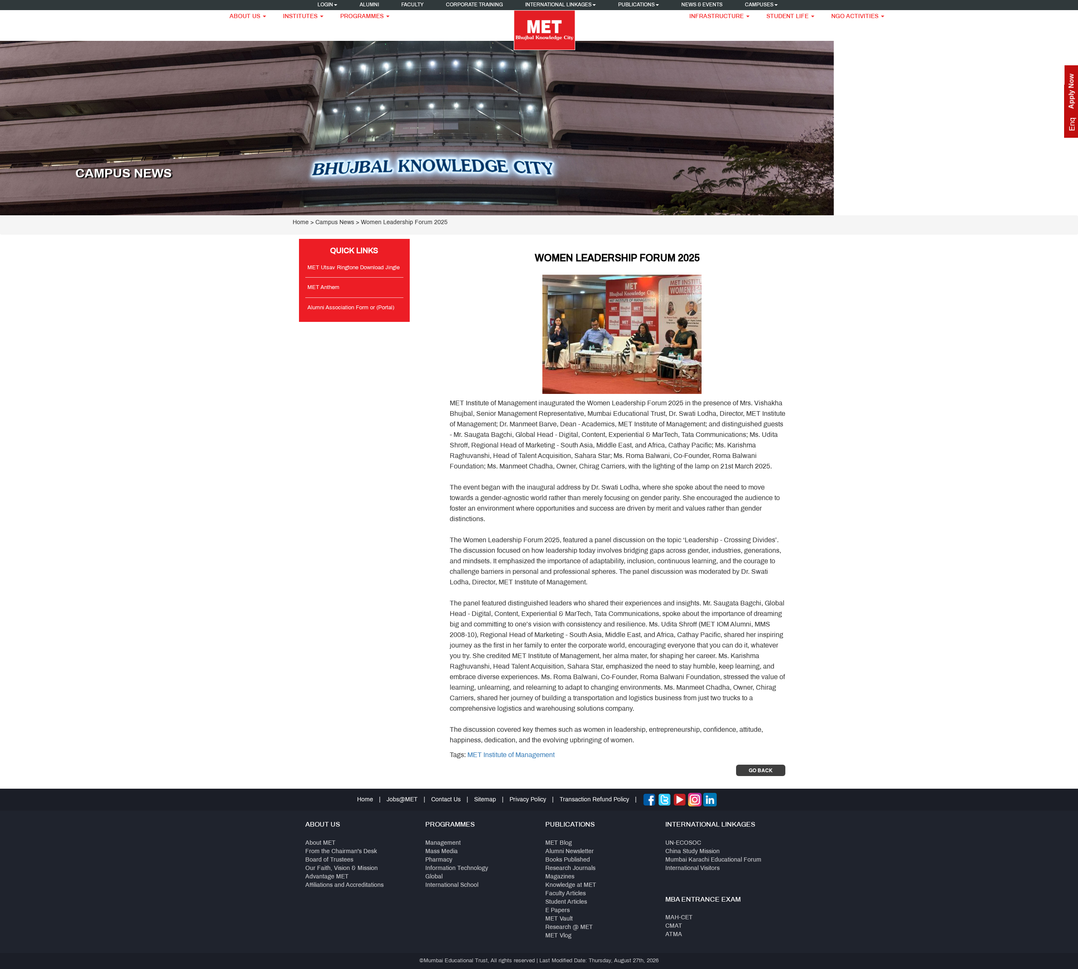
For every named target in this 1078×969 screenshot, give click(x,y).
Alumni (369, 5)
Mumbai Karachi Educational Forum (713, 860)
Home (301, 222)
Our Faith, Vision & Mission (341, 868)
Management (443, 843)
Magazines (559, 877)
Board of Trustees (329, 860)
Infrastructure (717, 16)
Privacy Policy (528, 800)
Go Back (761, 770)
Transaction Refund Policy (594, 800)
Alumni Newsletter (569, 851)
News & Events (702, 5)
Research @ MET (569, 927)
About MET (320, 843)
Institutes (301, 16)
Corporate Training (474, 5)
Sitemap (485, 800)
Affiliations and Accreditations (344, 885)
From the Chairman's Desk (341, 851)
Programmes (362, 16)
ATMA (673, 934)
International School (451, 885)
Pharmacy (438, 860)
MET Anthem (323, 287)
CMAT (673, 926)
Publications (636, 5)
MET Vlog (558, 936)
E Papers (557, 910)
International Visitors (692, 868)
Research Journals (570, 868)
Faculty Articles (565, 894)
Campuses (759, 5)
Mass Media (441, 851)
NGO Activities (855, 16)
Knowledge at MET (570, 885)
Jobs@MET (402, 800)
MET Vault (559, 919)
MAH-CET (679, 918)
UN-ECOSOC (683, 843)
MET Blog (558, 843)
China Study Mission (692, 851)
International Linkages (558, 5)
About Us (245, 16)
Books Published (567, 860)
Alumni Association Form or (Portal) (350, 308)
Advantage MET (327, 877)
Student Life (788, 16)
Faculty (412, 5)
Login (325, 5)
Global (434, 877)
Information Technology (456, 868)
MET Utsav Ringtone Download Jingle (353, 267)
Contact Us (446, 800)
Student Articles (566, 902)
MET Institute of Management (511, 755)
